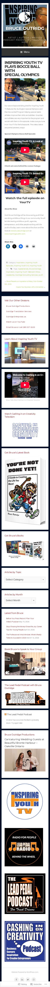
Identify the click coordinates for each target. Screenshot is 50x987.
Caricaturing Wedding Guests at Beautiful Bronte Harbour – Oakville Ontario (24, 743)
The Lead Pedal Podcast (19, 714)
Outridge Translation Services (18, 311)
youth (41, 275)
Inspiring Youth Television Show (27, 272)
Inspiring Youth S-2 (21, 266)
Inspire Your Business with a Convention (29, 287)
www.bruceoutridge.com (19, 231)
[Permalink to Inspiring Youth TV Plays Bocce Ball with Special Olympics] (25, 89)
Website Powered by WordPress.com (25, 972)
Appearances (23, 269)
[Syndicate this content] (5, 714)
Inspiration (20, 262)
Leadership (10, 275)
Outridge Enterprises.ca (16, 317)
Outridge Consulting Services (26, 275)
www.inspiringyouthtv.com (15, 234)
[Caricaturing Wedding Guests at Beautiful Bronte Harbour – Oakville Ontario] (25, 771)
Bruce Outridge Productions (18, 306)
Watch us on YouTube (15, 322)
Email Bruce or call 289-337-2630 (20, 327)
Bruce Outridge (25, 31)
